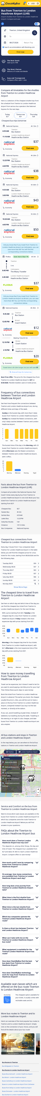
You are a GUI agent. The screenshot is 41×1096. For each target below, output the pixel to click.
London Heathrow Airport (29, 753)
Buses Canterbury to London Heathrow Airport (17, 1082)
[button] (30, 780)
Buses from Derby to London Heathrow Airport (17, 1089)
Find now (30, 148)
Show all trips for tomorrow (21, 372)
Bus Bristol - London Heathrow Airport (14, 1079)
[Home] (11, 3)
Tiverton (11, 753)
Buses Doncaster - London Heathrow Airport (16, 1092)
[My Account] (24, 3)
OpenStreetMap (30, 797)
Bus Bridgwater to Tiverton (10, 1067)
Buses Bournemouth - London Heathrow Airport (17, 1075)
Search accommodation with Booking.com (19, 47)
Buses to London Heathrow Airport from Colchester (18, 1086)
